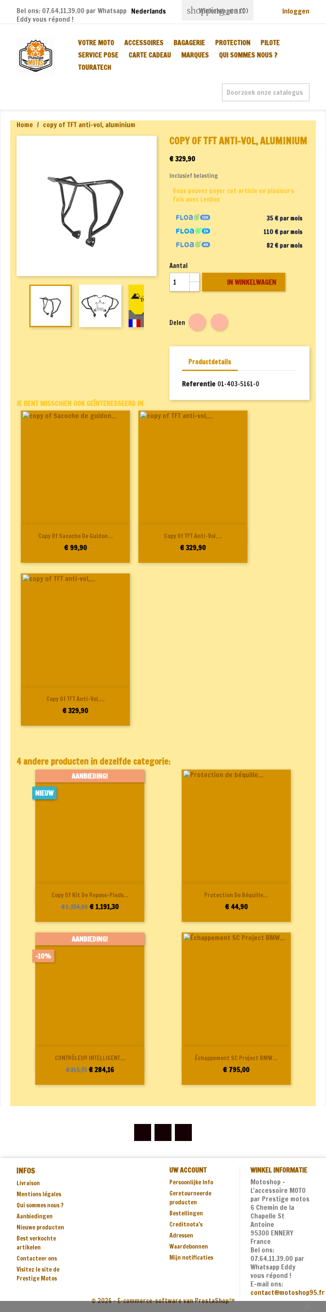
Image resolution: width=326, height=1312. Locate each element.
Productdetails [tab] (209, 361)
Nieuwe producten (40, 1227)
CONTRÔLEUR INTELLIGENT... (90, 1058)
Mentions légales (39, 1194)
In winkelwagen (244, 281)
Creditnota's (185, 1224)
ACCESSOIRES (143, 42)
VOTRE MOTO (96, 42)
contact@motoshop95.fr (287, 1292)
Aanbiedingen (35, 1216)
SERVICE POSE (98, 55)
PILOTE (270, 42)
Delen (196, 322)
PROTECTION (232, 42)
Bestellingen (186, 1213)
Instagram (183, 1132)
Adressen (181, 1235)
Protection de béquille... (236, 895)
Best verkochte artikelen (36, 1243)
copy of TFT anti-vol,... (193, 536)
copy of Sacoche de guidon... (75, 536)
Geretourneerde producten (190, 1197)
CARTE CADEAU (150, 55)
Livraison (28, 1183)
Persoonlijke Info (191, 1182)
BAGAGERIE (189, 42)
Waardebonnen (188, 1246)
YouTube (163, 1132)
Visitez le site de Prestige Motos (38, 1274)
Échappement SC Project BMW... (236, 1058)
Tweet (219, 322)
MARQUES (195, 55)
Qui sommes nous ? (248, 55)
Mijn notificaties (191, 1257)
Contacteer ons (37, 1258)
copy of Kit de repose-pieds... (90, 895)
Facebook (142, 1132)
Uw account (188, 1170)
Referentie (199, 383)
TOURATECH (94, 67)
